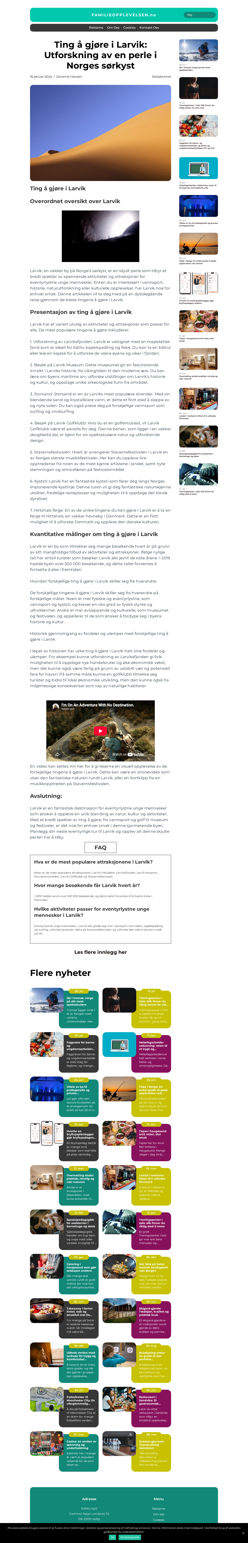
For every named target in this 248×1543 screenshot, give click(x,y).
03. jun (79, 1080)
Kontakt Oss (149, 27)
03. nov (151, 1301)
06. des (151, 1257)
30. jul (79, 991)
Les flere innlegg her (100, 952)
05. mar (151, 1168)
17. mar (79, 1168)
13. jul (151, 991)
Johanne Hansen (69, 76)
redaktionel (161, 76)
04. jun (151, 1390)
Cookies (129, 27)
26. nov (79, 1301)
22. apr (79, 1124)
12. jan (151, 1213)
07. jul (79, 1035)
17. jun (151, 1035)
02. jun (151, 1080)
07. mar (79, 1434)
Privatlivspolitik (130, 1537)
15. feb (79, 1213)
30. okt (79, 1345)
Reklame (96, 27)
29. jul (79, 1390)
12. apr (151, 1124)
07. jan (78, 1257)
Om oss (113, 27)
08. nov (151, 1434)
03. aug (151, 1345)
